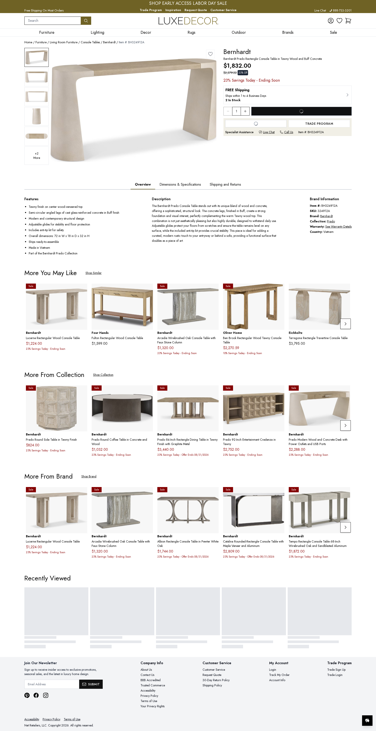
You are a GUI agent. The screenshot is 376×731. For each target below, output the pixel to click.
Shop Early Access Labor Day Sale (188, 3)
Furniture (41, 42)
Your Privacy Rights (152, 706)
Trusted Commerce (153, 685)
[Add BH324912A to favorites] (210, 54)
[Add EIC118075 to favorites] (345, 290)
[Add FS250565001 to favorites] (148, 290)
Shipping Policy (212, 685)
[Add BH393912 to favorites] (82, 290)
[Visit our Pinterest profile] (27, 695)
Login (272, 669)
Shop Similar (94, 273)
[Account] (330, 20)
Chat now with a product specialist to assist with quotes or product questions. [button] (337, 709)
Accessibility (148, 690)
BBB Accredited (151, 680)
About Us (146, 669)
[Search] (86, 21)
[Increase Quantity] (245, 111)
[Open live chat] (367, 720)
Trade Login (334, 675)
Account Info (277, 680)
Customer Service (223, 10)
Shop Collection (103, 375)
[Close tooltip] (369, 707)
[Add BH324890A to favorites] (279, 392)
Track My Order (279, 675)
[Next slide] (345, 324)
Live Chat (320, 10)
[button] (348, 20)
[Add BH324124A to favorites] (82, 392)
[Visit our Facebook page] (36, 695)
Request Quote (196, 10)
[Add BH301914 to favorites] (279, 493)
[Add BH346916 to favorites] (345, 493)
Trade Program (151, 10)
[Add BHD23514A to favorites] (345, 392)
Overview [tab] (143, 184)
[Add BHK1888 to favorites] (213, 392)
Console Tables (90, 42)
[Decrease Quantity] (227, 111)
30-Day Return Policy (216, 680)
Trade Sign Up (336, 669)
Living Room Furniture (63, 42)
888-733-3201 (342, 10)
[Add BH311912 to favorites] (213, 493)
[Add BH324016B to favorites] (148, 392)
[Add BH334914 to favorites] (213, 290)
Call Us (288, 132)
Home (28, 42)
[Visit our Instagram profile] (46, 695)
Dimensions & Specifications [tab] (180, 184)
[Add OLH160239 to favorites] (279, 290)
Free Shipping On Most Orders (44, 10)
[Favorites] (339, 20)
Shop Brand (88, 476)
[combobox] (53, 21)
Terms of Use (149, 701)
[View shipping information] (287, 95)
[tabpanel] (188, 227)
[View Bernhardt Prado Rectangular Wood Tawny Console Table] (36, 57)
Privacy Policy (149, 696)
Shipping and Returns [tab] (225, 184)
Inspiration (173, 10)
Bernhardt (109, 42)
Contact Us (147, 675)
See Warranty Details (338, 226)
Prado (331, 221)
